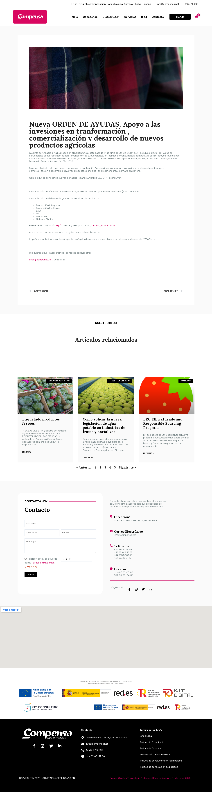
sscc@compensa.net (40, 259)
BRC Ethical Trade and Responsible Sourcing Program (163, 423)
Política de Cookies (150, 748)
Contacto (158, 17)
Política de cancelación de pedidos (159, 766)
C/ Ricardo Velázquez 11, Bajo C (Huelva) (136, 520)
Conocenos (90, 17)
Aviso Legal (146, 735)
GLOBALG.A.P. (110, 17)
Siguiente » (127, 467)
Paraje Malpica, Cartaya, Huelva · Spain (106, 737)
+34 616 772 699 (94, 750)
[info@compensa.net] (82, 744)
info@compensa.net (125, 535)
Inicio (74, 17)
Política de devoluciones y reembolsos (161, 760)
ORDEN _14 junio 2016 (103, 225)
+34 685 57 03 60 (123, 555)
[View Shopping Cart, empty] (196, 17)
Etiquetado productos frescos (41, 421)
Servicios (130, 17)
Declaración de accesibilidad (155, 754)
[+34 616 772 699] (82, 750)
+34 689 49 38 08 (123, 552)
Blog (144, 17)
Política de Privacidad (43, 562)
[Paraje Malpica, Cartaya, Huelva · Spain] (82, 737)
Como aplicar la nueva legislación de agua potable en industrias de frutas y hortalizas (104, 425)
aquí (58, 225)
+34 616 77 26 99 (123, 549)
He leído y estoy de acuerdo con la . (41, 562)
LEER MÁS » (27, 452)
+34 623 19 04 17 (122, 557)
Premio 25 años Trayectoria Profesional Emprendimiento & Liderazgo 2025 (150, 778)
